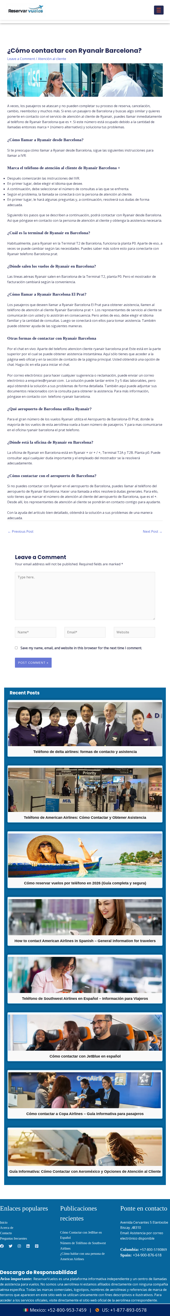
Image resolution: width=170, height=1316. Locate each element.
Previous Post (20, 531)
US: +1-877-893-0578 (124, 1310)
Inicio (3, 1222)
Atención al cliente (52, 58)
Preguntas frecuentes (13, 1238)
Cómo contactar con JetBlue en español (85, 1056)
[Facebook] (2, 1246)
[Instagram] (19, 1246)
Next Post (152, 531)
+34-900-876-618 (141, 1254)
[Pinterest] (37, 1246)
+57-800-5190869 (153, 1249)
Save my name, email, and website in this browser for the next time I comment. (81, 648)
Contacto (6, 1233)
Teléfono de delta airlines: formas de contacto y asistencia (85, 752)
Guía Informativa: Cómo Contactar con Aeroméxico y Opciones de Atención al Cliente (85, 1171)
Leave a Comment (21, 58)
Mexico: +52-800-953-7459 (58, 1310)
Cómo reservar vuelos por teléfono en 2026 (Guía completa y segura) (85, 883)
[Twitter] (10, 1246)
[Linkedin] (28, 1246)
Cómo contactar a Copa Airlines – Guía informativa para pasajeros (85, 1114)
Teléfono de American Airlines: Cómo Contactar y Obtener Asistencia (85, 817)
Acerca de (6, 1227)
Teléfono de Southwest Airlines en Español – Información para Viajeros (85, 998)
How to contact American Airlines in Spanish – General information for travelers (85, 941)
